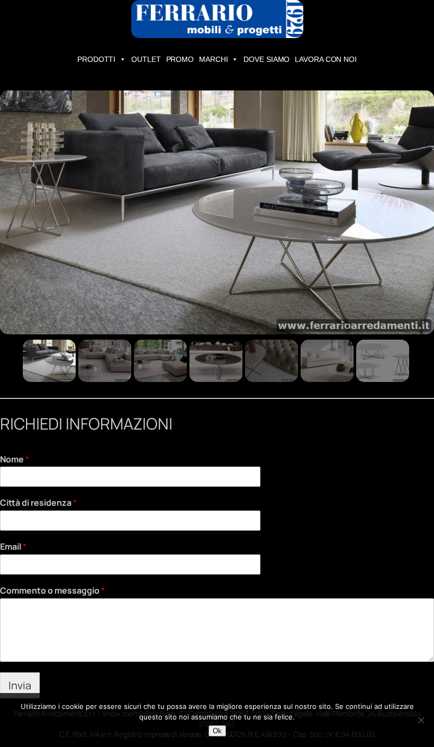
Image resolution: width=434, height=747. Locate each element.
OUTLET (145, 59)
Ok (217, 731)
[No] (420, 720)
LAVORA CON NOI (326, 59)
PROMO (180, 59)
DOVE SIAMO (266, 59)
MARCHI (213, 59)
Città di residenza (38, 502)
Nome (14, 459)
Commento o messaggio (52, 590)
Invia (19, 685)
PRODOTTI (96, 59)
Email (13, 546)
